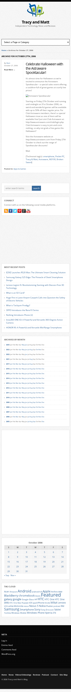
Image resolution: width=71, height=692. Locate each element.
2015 (7, 373)
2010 (7, 397)
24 (26, 566)
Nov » (13, 575)
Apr (20, 349)
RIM (62, 606)
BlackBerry (11, 595)
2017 (7, 364)
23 (17, 566)
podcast (56, 606)
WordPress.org (8, 654)
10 (26, 557)
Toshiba (7, 613)
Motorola (18, 606)
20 (53, 561)
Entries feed (7, 645)
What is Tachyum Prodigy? (18, 305)
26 (44, 566)
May (23, 345)
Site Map (64, 675)
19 (44, 561)
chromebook (27, 595)
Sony (37, 609)
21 (62, 561)
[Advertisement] (35, 33)
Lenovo (62, 602)
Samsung (11, 609)
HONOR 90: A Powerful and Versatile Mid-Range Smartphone (34, 327)
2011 (7, 393)
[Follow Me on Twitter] (15, 211)
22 (8, 566)
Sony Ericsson (47, 609)
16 (17, 561)
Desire (37, 596)
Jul (28, 349)
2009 (7, 402)
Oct (37, 349)
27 (53, 566)
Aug (31, 349)
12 (44, 557)
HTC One (49, 599)
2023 (7, 349)
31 (26, 571)
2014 (7, 378)
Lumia (10, 606)
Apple (47, 591)
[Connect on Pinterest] (19, 211)
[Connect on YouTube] (28, 211)
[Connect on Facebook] (11, 211)
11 (35, 557)
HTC (41, 599)
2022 (7, 354)
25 (35, 566)
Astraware (43, 159)
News (11, 675)
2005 (7, 421)
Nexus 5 (33, 605)
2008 (7, 407)
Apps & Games (20, 169)
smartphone (48, 156)
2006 (7, 417)
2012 (7, 388)
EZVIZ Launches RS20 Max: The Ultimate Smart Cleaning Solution (36, 272)
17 (26, 561)
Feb (14, 364)
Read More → (9, 69)
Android (24, 591)
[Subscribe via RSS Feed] (6, 211)
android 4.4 (37, 591)
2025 (7, 345)
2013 (7, 383)
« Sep (6, 575)
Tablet (57, 609)
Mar (17, 364)
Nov (39, 349)
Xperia (48, 612)
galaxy (8, 599)
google (17, 599)
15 (8, 561)
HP (36, 599)
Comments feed (8, 649)
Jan (11, 364)
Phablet (49, 606)
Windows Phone (36, 612)
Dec (43, 369)
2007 (7, 412)
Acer (6, 591)
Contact (54, 675)
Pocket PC (59, 156)
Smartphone (27, 609)
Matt (8, 63)
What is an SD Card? (15, 292)
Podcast (45, 675)
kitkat (54, 602)
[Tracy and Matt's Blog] (35, 16)
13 (53, 557)
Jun (26, 345)
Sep (34, 369)
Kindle (47, 603)
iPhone (40, 602)
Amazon (13, 591)
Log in (4, 640)
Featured (51, 594)
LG (5, 606)
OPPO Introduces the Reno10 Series (22, 310)
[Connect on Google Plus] (24, 211)
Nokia (42, 606)
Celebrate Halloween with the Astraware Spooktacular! (44, 68)
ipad (35, 602)
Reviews (36, 675)
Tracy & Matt (32, 159)
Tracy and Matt (35, 22)
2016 (7, 369)
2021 (7, 359)
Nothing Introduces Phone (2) (19, 315)
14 (62, 557)
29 (8, 571)
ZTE (54, 612)
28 (62, 566)
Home (3, 50)
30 (17, 571)
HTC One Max (15, 603)
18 (35, 561)
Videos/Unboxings (23, 675)
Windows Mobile (18, 612)
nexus (26, 606)
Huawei (25, 602)
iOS (30, 602)
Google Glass (28, 599)
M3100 (52, 159)
